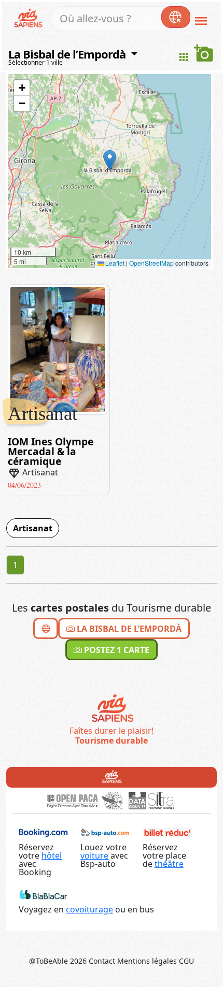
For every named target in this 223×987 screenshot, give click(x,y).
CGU (186, 961)
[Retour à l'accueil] (112, 776)
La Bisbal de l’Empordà (128, 628)
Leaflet (114, 262)
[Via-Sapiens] (112, 709)
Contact (102, 961)
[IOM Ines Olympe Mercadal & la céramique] (57, 348)
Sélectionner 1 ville (35, 62)
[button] (109, 160)
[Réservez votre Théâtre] (167, 832)
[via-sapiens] (29, 17)
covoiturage (89, 909)
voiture (94, 855)
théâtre (169, 863)
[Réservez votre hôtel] (43, 832)
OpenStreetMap (151, 262)
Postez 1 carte (115, 650)
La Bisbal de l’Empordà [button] (68, 54)
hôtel (51, 855)
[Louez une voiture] (105, 832)
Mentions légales (147, 961)
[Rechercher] (175, 17)
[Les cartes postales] (45, 628)
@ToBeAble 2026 (58, 961)
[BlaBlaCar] (43, 894)
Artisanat (32, 528)
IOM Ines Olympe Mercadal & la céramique (50, 451)
